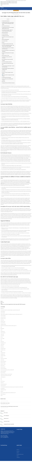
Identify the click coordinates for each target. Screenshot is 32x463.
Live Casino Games (4, 40)
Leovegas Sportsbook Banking (6, 77)
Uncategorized (5, 9)
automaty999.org (3, 322)
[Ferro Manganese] (2, 416)
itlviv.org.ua (2, 345)
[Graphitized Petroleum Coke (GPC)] (2, 424)
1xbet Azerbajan (3, 312)
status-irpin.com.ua (3, 385)
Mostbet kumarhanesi (3, 368)
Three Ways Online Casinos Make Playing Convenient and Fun (9, 406)
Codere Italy (2, 334)
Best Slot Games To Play (5, 55)
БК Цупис (2, 391)
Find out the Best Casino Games (5, 403)
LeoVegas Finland (3, 352)
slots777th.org (2, 381)
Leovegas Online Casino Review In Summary (8, 82)
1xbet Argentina (3, 311)
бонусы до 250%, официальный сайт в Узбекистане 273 (8, 392)
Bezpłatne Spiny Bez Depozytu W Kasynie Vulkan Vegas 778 (8, 325)
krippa (1, 351)
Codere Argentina (3, 332)
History (18, 452)
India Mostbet (2, 344)
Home (1, 9)
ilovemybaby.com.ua (3, 342)
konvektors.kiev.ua (3, 348)
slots (1, 379)
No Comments (6, 404)
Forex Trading (2, 338)
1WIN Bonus (2, 308)
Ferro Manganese (6, 415)
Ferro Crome (6, 412)
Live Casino (3, 70)
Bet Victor (3, 81)
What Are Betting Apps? (5, 39)
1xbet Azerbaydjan (3, 315)
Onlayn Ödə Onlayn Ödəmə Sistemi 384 (6, 375)
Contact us (18, 457)
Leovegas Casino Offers (5, 35)
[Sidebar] (1, 462)
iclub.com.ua (2, 341)
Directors (18, 451)
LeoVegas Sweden (3, 355)
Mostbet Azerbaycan (3, 361)
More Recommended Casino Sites (7, 61)
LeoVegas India (3, 354)
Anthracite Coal (6, 418)
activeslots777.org (3, 318)
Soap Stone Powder (6, 421)
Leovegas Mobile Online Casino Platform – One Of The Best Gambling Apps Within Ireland (8, 23)
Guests (18, 455)
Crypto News (2, 335)
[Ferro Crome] (2, 413)
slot (1, 378)
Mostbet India (2, 365)
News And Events (3, 372)
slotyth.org (2, 382)
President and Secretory (20, 454)
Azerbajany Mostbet (3, 324)
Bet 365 (3, 42)
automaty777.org (3, 321)
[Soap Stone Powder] (2, 421)
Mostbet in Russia (3, 362)
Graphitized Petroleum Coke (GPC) (9, 424)
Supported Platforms (5, 32)
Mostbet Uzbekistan (3, 371)
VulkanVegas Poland (3, 389)
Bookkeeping (2, 328)
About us (18, 449)
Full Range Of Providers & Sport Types (7, 43)
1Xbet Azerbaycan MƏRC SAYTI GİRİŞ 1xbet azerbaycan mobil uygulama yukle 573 (11, 314)
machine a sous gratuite (4, 358)
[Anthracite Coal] (2, 419)
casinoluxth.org (3, 331)
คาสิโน (1, 395)
